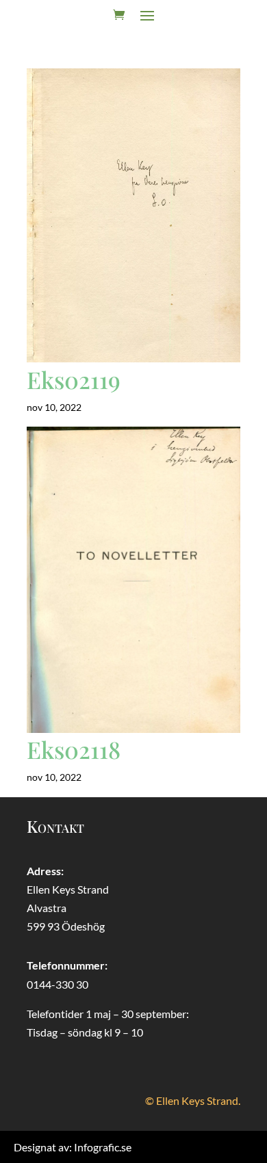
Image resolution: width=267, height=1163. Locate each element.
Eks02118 (73, 749)
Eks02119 (73, 379)
